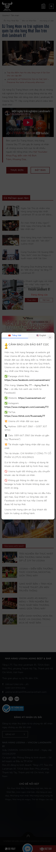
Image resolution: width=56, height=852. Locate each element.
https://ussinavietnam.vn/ (31, 397)
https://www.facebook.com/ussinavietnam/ (27, 379)
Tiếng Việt (16, 335)
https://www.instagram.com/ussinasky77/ (26, 406)
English (42, 335)
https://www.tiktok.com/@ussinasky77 (24, 415)
